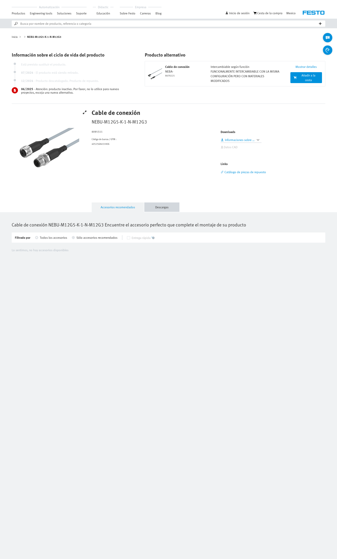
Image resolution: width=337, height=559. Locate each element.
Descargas (161, 207)
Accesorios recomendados (118, 207)
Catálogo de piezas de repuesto (245, 172)
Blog (158, 13)
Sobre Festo (127, 13)
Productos (18, 13)
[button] (237, 13)
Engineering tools (41, 13)
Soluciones (64, 13)
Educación (103, 13)
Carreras (145, 13)
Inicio (15, 37)
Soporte (81, 13)
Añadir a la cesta (308, 77)
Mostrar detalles (306, 66)
